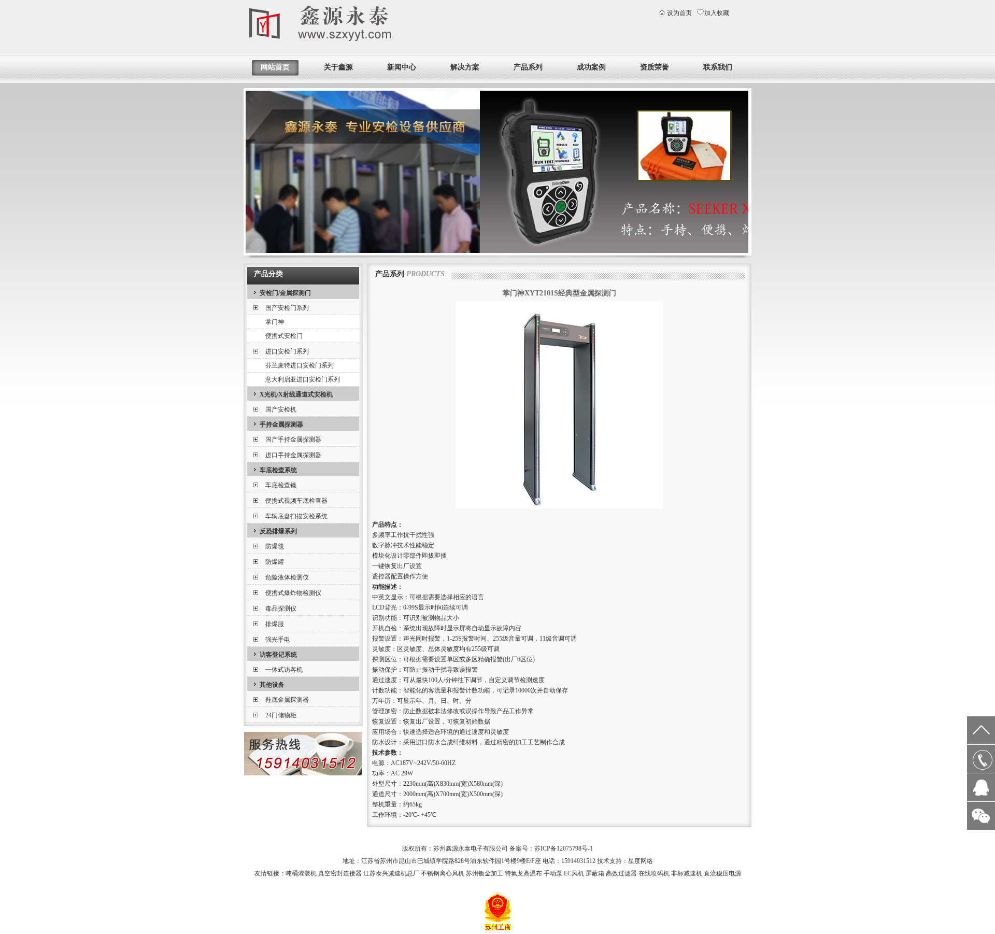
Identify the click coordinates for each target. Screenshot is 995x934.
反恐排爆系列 (278, 531)
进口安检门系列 (287, 351)
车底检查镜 (280, 485)
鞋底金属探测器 (287, 699)
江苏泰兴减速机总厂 (391, 873)
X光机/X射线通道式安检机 (296, 394)
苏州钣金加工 (484, 873)
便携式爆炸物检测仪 (293, 593)
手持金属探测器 (281, 424)
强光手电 (277, 639)
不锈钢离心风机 (442, 873)
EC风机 (574, 873)
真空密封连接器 (340, 873)
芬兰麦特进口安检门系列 (299, 365)
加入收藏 (716, 13)
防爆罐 (274, 561)
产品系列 (528, 67)
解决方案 (464, 67)
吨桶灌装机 (301, 873)
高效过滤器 (621, 873)
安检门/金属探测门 (285, 292)
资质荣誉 (654, 67)
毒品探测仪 (280, 608)
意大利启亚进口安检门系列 (302, 379)
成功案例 (591, 67)
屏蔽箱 (595, 873)
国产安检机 (280, 409)
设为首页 (679, 13)
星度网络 (640, 861)
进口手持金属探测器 (293, 455)
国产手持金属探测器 (293, 439)
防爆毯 (274, 546)
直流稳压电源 (722, 873)
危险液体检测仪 (287, 577)
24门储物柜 (280, 715)
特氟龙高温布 (523, 873)
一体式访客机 (284, 669)
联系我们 (717, 67)
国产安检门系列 (287, 308)
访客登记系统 (278, 654)
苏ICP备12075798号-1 (563, 848)
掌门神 (274, 322)
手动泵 (553, 873)
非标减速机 (686, 873)
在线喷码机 (654, 873)
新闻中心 (401, 67)
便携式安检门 (284, 335)
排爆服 (274, 624)
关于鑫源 (338, 67)
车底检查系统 (278, 470)
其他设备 (272, 684)
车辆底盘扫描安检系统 (296, 516)
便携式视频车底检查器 (296, 500)
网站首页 (275, 67)
